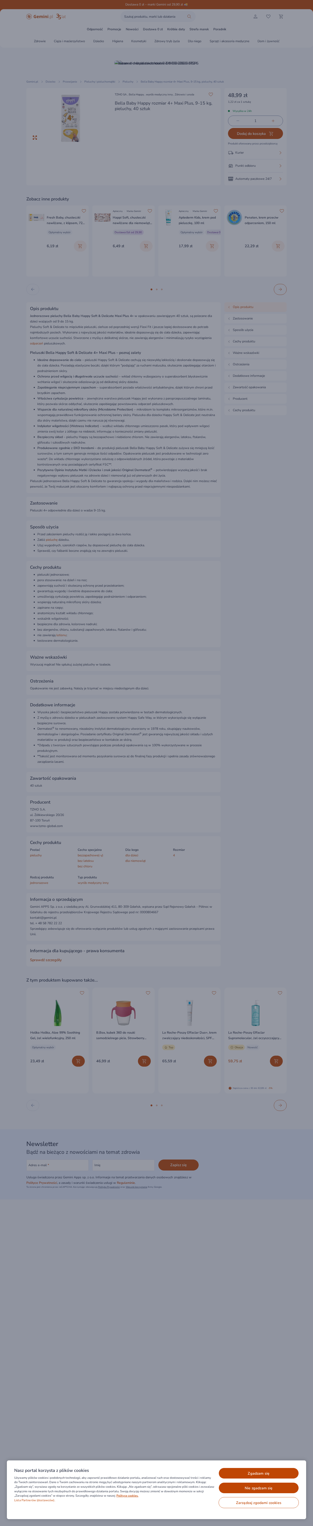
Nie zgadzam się (258, 1488)
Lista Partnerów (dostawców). (34, 1500)
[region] (156, 1489)
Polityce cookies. (127, 1496)
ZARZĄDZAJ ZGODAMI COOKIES (258, 1502)
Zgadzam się (258, 1473)
